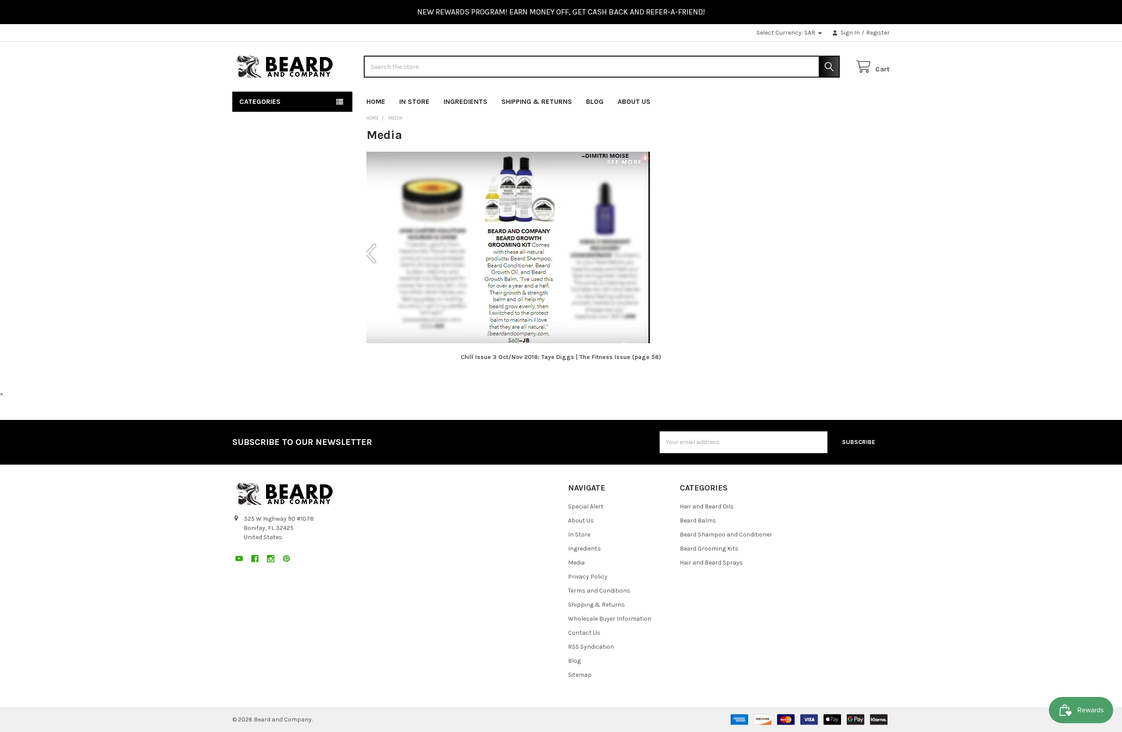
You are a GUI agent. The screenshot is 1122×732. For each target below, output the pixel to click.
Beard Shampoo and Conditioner (726, 534)
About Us (634, 101)
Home (375, 101)
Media (576, 562)
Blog (595, 101)
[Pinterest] (883, 100)
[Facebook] (851, 100)
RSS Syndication (591, 646)
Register (878, 32)
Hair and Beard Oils (707, 506)
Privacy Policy (587, 576)
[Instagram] (867, 100)
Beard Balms (698, 520)
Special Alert (586, 506)
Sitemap (580, 675)
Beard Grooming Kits (709, 548)
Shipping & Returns (536, 101)
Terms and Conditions (599, 590)
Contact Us (584, 632)
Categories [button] (259, 101)
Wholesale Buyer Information (609, 618)
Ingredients (465, 101)
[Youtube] (835, 100)
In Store (414, 101)
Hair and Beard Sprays (711, 562)
